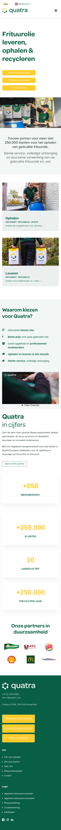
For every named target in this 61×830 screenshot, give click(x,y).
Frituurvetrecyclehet (13, 771)
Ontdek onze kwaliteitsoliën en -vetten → (24, 280)
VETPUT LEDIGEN (18, 738)
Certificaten (9, 812)
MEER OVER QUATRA (14, 464)
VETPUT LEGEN (19, 88)
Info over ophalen (12, 757)
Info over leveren (12, 761)
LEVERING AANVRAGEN (19, 80)
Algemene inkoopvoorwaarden (18, 793)
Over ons (8, 766)
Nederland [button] (23, 4)
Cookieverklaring (12, 807)
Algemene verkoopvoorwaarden (19, 798)
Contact (7, 775)
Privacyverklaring (12, 802)
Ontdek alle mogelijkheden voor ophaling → (25, 225)
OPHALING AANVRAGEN (19, 73)
